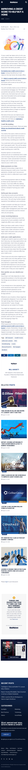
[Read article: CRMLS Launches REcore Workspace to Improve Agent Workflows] (14, 462)
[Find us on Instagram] (6, 759)
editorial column (7, 341)
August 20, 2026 (6, 542)
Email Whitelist (4, 752)
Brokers (4, 534)
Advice (3, 715)
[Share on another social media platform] (24, 355)
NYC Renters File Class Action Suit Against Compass (13, 539)
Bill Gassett (9, 338)
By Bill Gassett (5, 27)
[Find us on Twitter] (4, 759)
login (6, 582)
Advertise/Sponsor (11, 750)
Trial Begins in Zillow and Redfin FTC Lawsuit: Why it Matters (12, 412)
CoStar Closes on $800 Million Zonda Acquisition (11, 508)
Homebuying (6, 344)
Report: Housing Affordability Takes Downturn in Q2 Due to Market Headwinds (12, 444)
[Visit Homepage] (13, 2)
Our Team (20, 748)
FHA (15, 341)
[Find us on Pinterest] (9, 759)
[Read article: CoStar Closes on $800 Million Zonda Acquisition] (14, 493)
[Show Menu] (2, 2)
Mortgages (16, 347)
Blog (7, 748)
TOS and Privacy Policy (20, 739)
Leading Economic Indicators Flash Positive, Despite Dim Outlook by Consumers (13, 571)
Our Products (13, 748)
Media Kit (19, 750)
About (2, 748)
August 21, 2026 (5, 415)
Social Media (18, 715)
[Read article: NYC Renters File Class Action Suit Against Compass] (14, 525)
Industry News (6, 438)
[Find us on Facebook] (1, 759)
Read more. (15, 619)
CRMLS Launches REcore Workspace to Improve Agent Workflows (13, 476)
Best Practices (5, 712)
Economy (4, 565)
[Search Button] (26, 2)
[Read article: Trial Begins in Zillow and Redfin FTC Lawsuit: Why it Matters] (14, 398)
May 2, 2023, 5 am (14, 27)
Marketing (17, 709)
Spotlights (4, 709)
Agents (7, 19)
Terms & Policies (13, 752)
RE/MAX (4, 350)
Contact (3, 750)
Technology (18, 712)
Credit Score (19, 338)
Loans (13, 344)
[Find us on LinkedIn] (12, 759)
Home (2, 19)
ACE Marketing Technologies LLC (8, 755)
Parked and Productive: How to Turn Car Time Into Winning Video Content (14, 604)
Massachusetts (6, 347)
